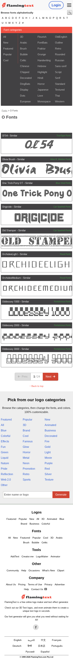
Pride (4, 468)
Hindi (40, 77)
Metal (26, 457)
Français (56, 640)
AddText (15, 556)
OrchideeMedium (11, 277)
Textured (60, 89)
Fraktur (41, 48)
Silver (48, 474)
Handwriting (44, 60)
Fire (47, 441)
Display (24, 89)
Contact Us (37, 589)
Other (4, 485)
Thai (57, 95)
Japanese (43, 89)
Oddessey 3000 (10, 349)
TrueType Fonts (64, 135)
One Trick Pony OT (12, 183)
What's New (48, 570)
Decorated (26, 77)
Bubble (24, 54)
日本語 (41, 645)
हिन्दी (30, 645)
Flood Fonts (65, 254)
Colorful (5, 435)
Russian (59, 60)
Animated (50, 425)
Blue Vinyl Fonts (63, 183)
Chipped (24, 72)
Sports (27, 479)
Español (45, 651)
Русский (30, 651)
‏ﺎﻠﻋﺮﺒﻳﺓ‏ (31, 640)
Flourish (42, 36)
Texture (49, 479)
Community (13, 570)
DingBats (25, 83)
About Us (11, 584)
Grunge (42, 54)
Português (56, 645)
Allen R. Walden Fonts (60, 159)
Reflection (7, 474)
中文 (43, 640)
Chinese (24, 66)
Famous (28, 441)
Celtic (23, 60)
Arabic (23, 42)
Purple (49, 463)
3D (21, 36)
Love (40, 95)
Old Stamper (9, 230)
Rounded (60, 54)
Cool (5, 60)
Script (58, 72)
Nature (5, 463)
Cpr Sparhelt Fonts (62, 207)
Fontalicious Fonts (62, 301)
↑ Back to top (36, 386)
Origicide (7, 206)
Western (59, 101)
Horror (41, 83)
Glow (26, 446)
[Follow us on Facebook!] (36, 627)
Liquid (4, 457)
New (5, 42)
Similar (13, 135)
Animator (55, 556)
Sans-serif (60, 66)
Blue (3, 430)
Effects (5, 441)
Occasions (34, 570)
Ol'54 (5, 135)
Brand (26, 430)
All (4, 36)
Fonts (4, 110)
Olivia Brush (8, 159)
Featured (8, 48)
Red (47, 468)
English (18, 640)
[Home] (18, 5)
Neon (26, 463)
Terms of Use (35, 584)
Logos (37, 512)
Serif (57, 77)
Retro (58, 48)
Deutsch (17, 645)
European (25, 101)
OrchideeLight (10, 254)
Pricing (21, 584)
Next (48, 376)
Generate (61, 494)
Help (23, 570)
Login (56, 5)
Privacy (48, 584)
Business (50, 430)
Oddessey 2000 (10, 325)
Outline (59, 42)
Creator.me (28, 556)
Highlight (42, 72)
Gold (47, 446)
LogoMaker (42, 556)
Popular (7, 54)
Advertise (60, 584)
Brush (23, 48)
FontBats (43, 42)
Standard (60, 83)
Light (48, 452)
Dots (22, 95)
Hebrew (42, 66)
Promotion (29, 468)
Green (4, 452)
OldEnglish (61, 36)
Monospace (44, 101)
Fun (3, 446)
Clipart (60, 570)
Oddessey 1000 (10, 301)
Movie (48, 457)
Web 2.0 (6, 479)
